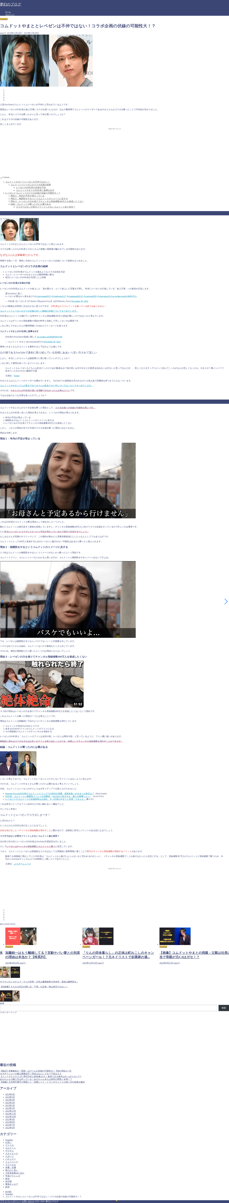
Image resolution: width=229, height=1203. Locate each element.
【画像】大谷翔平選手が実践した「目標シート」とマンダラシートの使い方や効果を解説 (42, 1082)
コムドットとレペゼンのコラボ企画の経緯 (31, 185)
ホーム (8, 12)
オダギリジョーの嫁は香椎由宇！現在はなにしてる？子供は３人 (30, 1074)
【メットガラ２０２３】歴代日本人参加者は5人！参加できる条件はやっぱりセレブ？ (41, 1076)
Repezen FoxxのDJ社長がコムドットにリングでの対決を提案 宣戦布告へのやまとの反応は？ (49, 793)
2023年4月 (10, 1100)
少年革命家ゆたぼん (14, 1173)
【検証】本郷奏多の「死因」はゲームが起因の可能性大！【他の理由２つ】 (36, 1071)
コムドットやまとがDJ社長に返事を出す (35, 190)
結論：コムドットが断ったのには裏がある (31, 204)
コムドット (10, 14)
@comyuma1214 (104, 296)
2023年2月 (10, 1105)
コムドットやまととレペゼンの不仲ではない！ (27, 182)
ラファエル (10, 1165)
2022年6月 (10, 1128)
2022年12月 (10, 1111)
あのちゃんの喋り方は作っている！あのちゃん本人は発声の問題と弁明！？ (36, 1079)
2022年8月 (10, 1122)
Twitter (17, 376)
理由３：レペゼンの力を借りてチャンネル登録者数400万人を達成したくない (47, 201)
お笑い (8, 1142)
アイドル (9, 1145)
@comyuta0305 (90, 296)
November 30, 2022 (79, 301)
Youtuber (4, 19)
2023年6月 (10, 1094)
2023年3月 (10, 1103)
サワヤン (9, 1151)
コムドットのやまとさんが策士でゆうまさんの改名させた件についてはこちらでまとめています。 (46, 385)
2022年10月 (10, 1116)
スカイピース (11, 1153)
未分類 (8, 1181)
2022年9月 (10, 1119)
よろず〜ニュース (22, 864)
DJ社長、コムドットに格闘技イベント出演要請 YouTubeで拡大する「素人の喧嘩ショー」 (48, 796)
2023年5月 (10, 1097)
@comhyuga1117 (58, 296)
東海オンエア (11, 1184)
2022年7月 (10, 1125)
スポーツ (9, 1156)
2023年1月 (10, 1108)
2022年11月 (10, 1114)
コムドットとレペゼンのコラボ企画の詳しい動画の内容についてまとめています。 (39, 311)
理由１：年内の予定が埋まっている (28, 196)
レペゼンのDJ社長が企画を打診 (31, 187)
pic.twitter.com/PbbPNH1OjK (49, 337)
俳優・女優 (10, 1167)
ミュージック (11, 1162)
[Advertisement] (114, 150)
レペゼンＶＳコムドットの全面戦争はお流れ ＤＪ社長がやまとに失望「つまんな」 (45, 799)
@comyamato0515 (43, 296)
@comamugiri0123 (75, 296)
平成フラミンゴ (12, 1176)
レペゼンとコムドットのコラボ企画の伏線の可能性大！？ (32, 193)
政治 (7, 1178)
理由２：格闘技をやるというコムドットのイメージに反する (39, 198)
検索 (2, 1003)
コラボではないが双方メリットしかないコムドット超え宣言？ (45, 207)
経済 (7, 1187)
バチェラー (10, 1159)
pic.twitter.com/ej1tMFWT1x (124, 296)
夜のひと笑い (11, 1170)
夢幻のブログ (10, 4)
